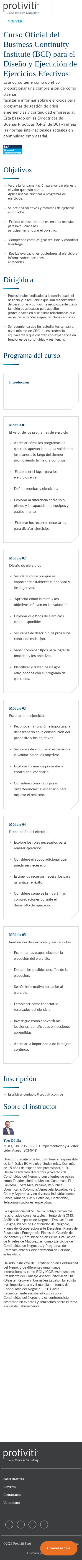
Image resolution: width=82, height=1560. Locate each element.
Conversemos (58, 1548)
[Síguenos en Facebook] (9, 1524)
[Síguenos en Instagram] (21, 1524)
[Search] (60, 8)
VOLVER (15, 21)
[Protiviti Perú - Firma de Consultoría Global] (21, 8)
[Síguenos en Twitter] (32, 1524)
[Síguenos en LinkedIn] (44, 1524)
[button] (73, 8)
